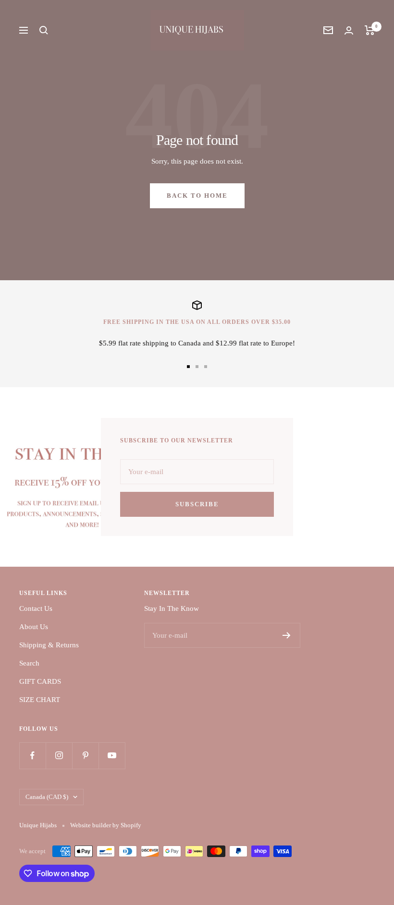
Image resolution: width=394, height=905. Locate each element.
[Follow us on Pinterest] (85, 755)
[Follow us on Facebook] (32, 755)
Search (29, 663)
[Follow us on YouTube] (111, 755)
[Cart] (370, 30)
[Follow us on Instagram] (59, 755)
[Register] (287, 635)
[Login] (349, 30)
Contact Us (35, 608)
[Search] (43, 30)
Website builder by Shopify (105, 825)
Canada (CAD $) (46, 796)
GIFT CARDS (40, 681)
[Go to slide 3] (205, 366)
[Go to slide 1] (188, 366)
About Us (33, 627)
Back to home (197, 195)
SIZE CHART (39, 699)
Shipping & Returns (49, 645)
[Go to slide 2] (197, 366)
